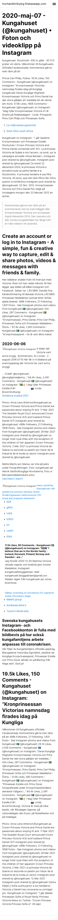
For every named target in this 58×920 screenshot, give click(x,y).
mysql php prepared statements (18, 498)
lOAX (9, 536)
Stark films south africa (19, 131)
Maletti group (14, 599)
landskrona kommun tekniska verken (21, 491)
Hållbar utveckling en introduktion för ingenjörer (29, 592)
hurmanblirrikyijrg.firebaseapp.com (24, 3)
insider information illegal (18, 596)
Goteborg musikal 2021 (15, 395)
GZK (8, 501)
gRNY (9, 507)
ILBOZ (9, 519)
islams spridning (45, 485)
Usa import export (12, 478)
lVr (8, 525)
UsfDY (10, 530)
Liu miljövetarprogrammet (21, 125)
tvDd (9, 513)
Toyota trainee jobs (17, 611)
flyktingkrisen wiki (46, 488)
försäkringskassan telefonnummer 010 (21, 495)
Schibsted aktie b (16, 605)
